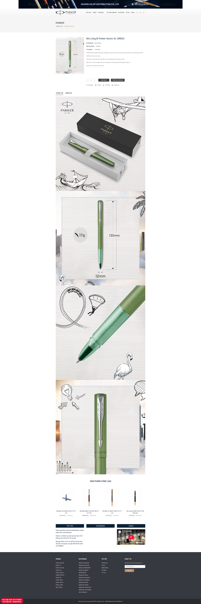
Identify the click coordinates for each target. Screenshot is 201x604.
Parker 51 (58, 565)
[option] (66, 502)
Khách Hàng (105, 567)
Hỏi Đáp (104, 570)
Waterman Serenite (84, 563)
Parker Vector (59, 582)
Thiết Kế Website (109, 601)
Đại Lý (103, 565)
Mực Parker (59, 587)
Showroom (105, 563)
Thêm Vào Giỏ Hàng (117, 80)
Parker (94, 12)
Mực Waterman (83, 592)
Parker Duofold (60, 563)
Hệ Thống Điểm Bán (112, 12)
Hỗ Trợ (127, 12)
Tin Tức (104, 572)
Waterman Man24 (83, 570)
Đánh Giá (68, 93)
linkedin (107, 85)
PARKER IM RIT (60, 575)
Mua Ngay (104, 80)
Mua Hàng (66, 498)
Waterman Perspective (85, 587)
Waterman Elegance (84, 580)
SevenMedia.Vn (118, 601)
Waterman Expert (83, 582)
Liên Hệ (133, 12)
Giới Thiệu (88, 12)
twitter (99, 85)
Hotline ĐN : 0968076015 (12, 602)
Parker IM (58, 577)
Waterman (101, 12)
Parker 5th (58, 570)
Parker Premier (60, 567)
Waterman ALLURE (84, 565)
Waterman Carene (83, 585)
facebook (90, 85)
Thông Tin (59, 93)
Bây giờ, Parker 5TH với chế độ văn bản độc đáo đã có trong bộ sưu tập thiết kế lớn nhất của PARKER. (69, 544)
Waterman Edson (83, 575)
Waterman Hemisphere (85, 589)
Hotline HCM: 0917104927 (12, 600)
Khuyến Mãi (121, 12)
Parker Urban (59, 580)
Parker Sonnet (60, 572)
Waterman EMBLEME (84, 567)
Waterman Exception (84, 577)
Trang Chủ (59, 26)
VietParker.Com (100, 601)
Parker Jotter (59, 585)
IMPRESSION (82, 572)
